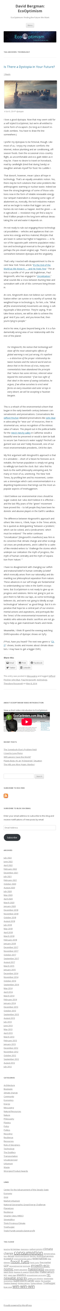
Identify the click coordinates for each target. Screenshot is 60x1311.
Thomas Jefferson (36, 1283)
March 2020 (9, 902)
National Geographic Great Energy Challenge (25, 1204)
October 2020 (10, 883)
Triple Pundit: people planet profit (19, 1230)
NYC (5, 1275)
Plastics (7, 1122)
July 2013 (8, 1021)
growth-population (20, 1270)
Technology (9, 1148)
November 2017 (11, 951)
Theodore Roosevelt (13, 683)
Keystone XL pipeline (21, 1272)
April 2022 (8, 865)
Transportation (11, 1156)
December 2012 (11, 1048)
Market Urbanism (12, 1200)
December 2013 (11, 1007)
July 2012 (8, 1066)
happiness (36, 1269)
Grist (6, 1197)
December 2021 (11, 872)
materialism (47, 1272)
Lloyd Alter (34, 1272)
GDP (6, 1265)
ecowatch (8, 1258)
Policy (6, 1126)
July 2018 (8, 925)
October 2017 (10, 954)
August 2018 (9, 921)
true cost (8, 1287)
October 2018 (10, 917)
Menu (30, 25)
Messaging (32, 676)
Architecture (9, 1085)
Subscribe (12, 837)
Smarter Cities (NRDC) (14, 1215)
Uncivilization (43, 276)
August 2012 (9, 1062)
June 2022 (8, 861)
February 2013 (10, 1040)
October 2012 (10, 1055)
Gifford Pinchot (11, 417)
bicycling (7, 1249)
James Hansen (50, 1270)
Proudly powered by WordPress (18, 1305)
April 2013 (8, 1033)
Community (9, 1096)
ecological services (45, 1256)
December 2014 (11, 973)
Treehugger (9, 1227)
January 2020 (10, 906)
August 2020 (9, 887)
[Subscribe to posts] (6, 797)
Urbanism (8, 1163)
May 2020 (8, 895)
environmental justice (23, 1259)
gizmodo (26, 1266)
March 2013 (9, 1036)
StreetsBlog (9, 1219)
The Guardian (46, 1281)
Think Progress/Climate (14, 1223)
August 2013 (9, 1018)
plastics (21, 1275)
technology (42, 679)
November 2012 (11, 1051)
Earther (33, 1256)
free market (45, 1262)
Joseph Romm (8, 1272)
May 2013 (8, 1029)
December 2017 (11, 947)
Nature (7, 1115)
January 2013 (10, 1044)
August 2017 (9, 962)
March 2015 (9, 966)
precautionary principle (36, 1275)
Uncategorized (10, 1159)
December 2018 (11, 910)
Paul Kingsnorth (28, 679)
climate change (11, 1092)
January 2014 (10, 1003)
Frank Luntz (34, 1262)
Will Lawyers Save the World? (17, 757)
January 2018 (10, 943)
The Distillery (10, 1152)
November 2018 (11, 913)
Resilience (8, 1137)
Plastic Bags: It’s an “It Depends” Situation (23, 760)
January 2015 (10, 969)
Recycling (8, 1133)
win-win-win (23, 1286)
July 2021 (8, 876)
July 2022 (8, 857)
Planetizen (9, 1208)
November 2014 (11, 977)
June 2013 (8, 1025)
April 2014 (8, 992)
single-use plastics (35, 1278)
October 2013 (10, 1010)
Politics (7, 1130)
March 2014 (9, 995)
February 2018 (10, 939)
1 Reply (7, 74)
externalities (39, 1258)
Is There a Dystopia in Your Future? (29, 67)
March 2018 (9, 936)
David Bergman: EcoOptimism (30, 8)
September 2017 (11, 958)
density (11, 1256)
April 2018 (8, 932)
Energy (7, 1103)
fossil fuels (19, 1261)
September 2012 (11, 1059)
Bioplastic (8, 1089)
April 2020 (8, 898)
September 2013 (11, 1014)
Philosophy (9, 1118)
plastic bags (12, 1275)
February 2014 (10, 999)
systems (37, 1281)
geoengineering (15, 1266)
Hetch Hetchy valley (21, 432)
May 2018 (8, 928)
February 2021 (10, 880)
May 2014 (8, 988)
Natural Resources (12, 1111)
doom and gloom (22, 1256)
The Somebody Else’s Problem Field (20, 749)
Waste (7, 1167)
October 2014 (10, 980)
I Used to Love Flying (13, 753)
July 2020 (8, 891)
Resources (9, 1141)
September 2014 (11, 984)
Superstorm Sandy (23, 1280)
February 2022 (10, 869)
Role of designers (12, 1145)
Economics (9, 1100)
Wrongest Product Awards (16, 1171)
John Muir (51, 417)
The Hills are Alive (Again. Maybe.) (19, 764)
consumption (28, 1252)
